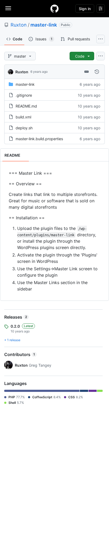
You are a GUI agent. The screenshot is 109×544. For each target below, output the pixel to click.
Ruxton (19, 25)
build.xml (23, 117)
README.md (26, 106)
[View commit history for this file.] (96, 71)
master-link (43, 25)
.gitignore (24, 95)
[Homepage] (54, 8)
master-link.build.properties (39, 138)
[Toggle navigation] (8, 8)
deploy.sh (24, 128)
